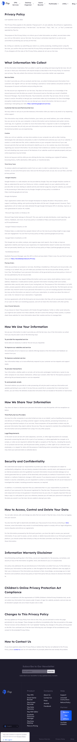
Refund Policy (65, 702)
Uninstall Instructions (64, 699)
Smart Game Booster (31, 699)
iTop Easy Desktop (30, 722)
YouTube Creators (63, 723)
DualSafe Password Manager (30, 716)
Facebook (47, 706)
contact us (17, 649)
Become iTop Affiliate (66, 715)
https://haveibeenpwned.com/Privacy (23, 259)
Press (46, 700)
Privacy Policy (60, 739)
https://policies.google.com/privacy (38, 104)
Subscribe (51, 671)
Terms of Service (44, 739)
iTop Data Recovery (30, 708)
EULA (72, 739)
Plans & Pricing (32, 726)
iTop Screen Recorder (31, 703)
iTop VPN (30, 695)
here (67, 523)
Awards (46, 703)
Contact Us (48, 698)
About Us (47, 695)
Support (63, 695)
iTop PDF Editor (32, 712)
